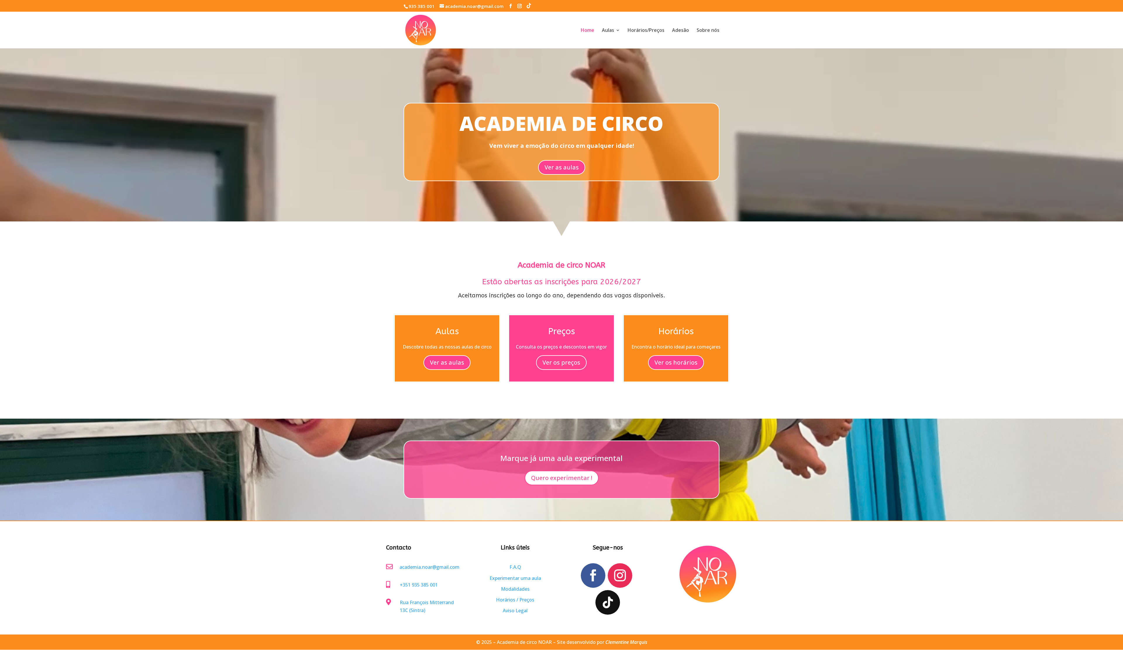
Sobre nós (708, 30)
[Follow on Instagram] (620, 575)
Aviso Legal (515, 610)
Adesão (680, 30)
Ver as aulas (562, 167)
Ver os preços (561, 362)
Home (587, 30)
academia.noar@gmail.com (429, 567)
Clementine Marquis (626, 642)
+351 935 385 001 (419, 585)
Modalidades (515, 589)
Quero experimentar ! (561, 478)
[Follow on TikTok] (607, 602)
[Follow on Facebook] (593, 575)
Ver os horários (675, 362)
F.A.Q (515, 567)
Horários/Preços (646, 30)
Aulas (608, 30)
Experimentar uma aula (515, 578)
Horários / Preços (515, 600)
